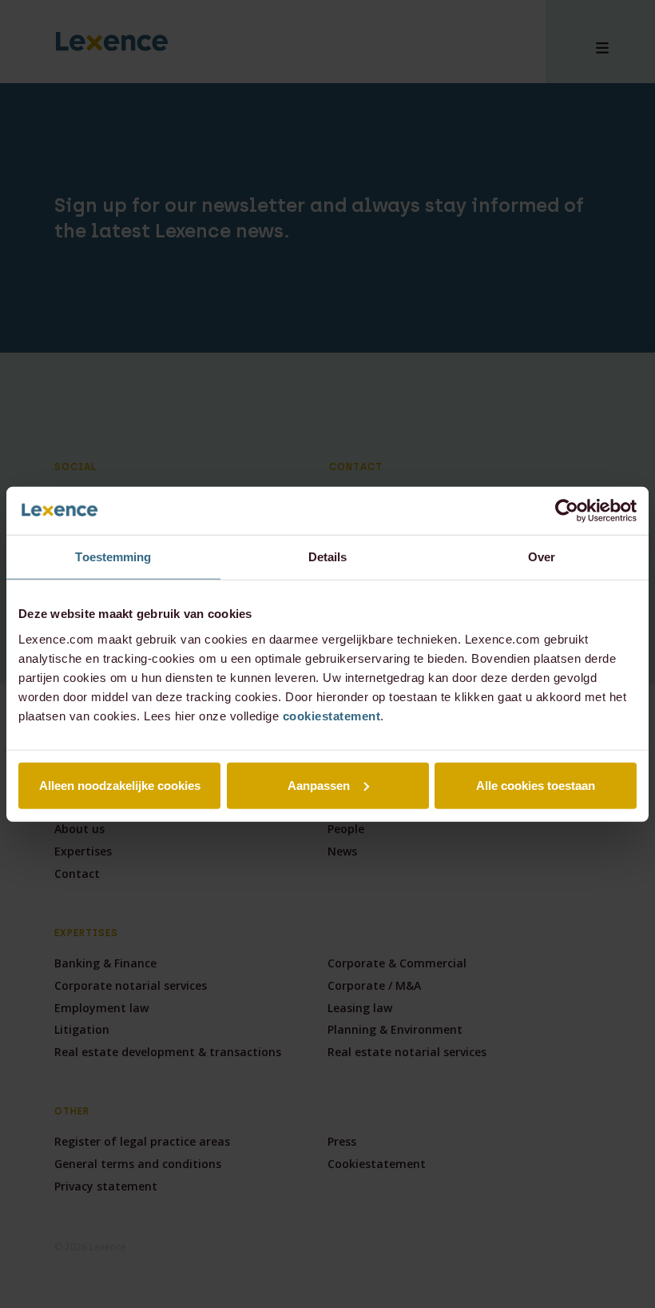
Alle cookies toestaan (535, 785)
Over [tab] (541, 557)
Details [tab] (327, 557)
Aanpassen (319, 785)
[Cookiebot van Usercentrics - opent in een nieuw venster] (567, 511)
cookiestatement (332, 715)
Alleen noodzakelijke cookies (119, 785)
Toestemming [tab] (113, 557)
